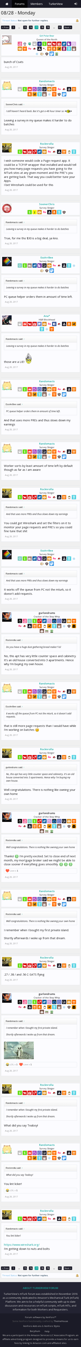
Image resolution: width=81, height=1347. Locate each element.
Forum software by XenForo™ (40, 1317)
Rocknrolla (46, 143)
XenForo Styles (52, 1326)
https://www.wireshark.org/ (22, 1245)
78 (42, 27)
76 (31, 27)
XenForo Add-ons (32, 1326)
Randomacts (47, 81)
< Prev (5, 27)
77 (36, 27)
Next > (67, 27)
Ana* (47, 315)
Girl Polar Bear (47, 35)
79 (48, 27)
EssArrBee (46, 257)
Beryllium (35, 1331)
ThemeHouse (61, 1321)
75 (25, 27)
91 (60, 27)
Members (36, 4)
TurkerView (56, 4)
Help (47, 1331)
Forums (20, 4)
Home (7, 4)
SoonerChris (46, 204)
